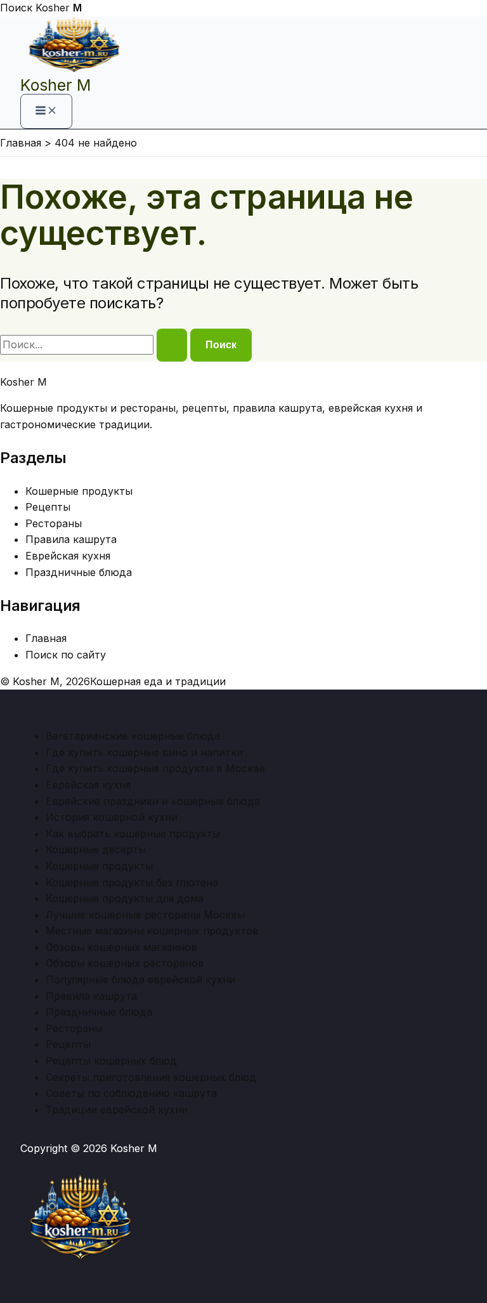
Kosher (59, 7)
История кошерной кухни (112, 817)
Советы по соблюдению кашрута (131, 1093)
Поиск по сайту (65, 654)
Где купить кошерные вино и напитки (144, 752)
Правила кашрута (71, 539)
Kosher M (55, 85)
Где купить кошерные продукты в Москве (155, 768)
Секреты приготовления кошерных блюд (151, 1077)
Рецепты (47, 507)
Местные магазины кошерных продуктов (152, 930)
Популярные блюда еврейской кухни (140, 979)
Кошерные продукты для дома (125, 898)
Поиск (16, 7)
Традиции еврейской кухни (117, 1109)
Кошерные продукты (79, 491)
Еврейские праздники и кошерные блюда (153, 801)
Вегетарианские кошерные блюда (133, 736)
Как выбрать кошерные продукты (133, 833)
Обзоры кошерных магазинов (121, 947)
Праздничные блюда (78, 572)
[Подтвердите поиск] (172, 345)
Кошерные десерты (96, 849)
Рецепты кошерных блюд (111, 1060)
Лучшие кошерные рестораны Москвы (145, 914)
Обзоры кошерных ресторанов (125, 963)
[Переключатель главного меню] (46, 111)
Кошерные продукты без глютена (132, 882)
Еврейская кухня (67, 555)
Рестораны (53, 523)
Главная (46, 638)
